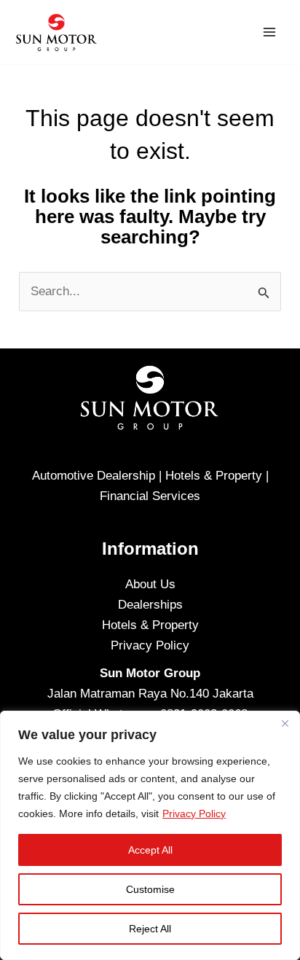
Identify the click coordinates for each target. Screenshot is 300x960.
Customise (150, 889)
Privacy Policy (194, 813)
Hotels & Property (150, 625)
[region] (150, 835)
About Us (150, 584)
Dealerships (150, 605)
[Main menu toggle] (269, 32)
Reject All (150, 928)
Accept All (150, 850)
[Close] (284, 723)
